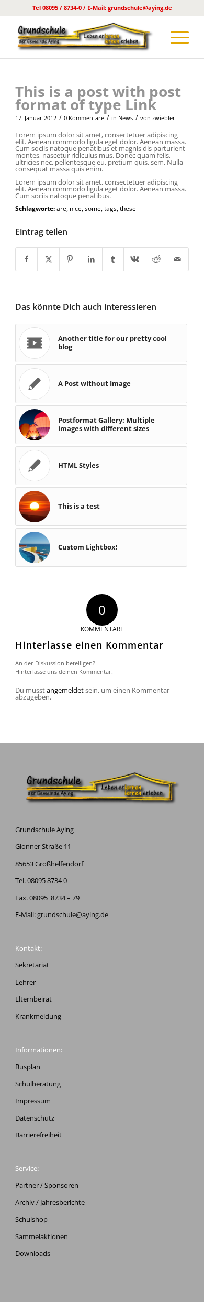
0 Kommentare (84, 118)
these (128, 208)
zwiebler (163, 118)
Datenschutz (34, 1118)
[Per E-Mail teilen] (177, 259)
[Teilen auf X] (48, 259)
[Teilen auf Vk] (134, 259)
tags (110, 208)
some (93, 208)
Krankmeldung (38, 1016)
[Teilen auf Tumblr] (113, 259)
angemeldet (65, 690)
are (61, 208)
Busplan (27, 1066)
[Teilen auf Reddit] (155, 259)
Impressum (33, 1100)
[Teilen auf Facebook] (26, 259)
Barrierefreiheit (38, 1134)
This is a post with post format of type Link (98, 97)
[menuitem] (174, 37)
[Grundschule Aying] (84, 37)
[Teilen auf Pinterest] (70, 259)
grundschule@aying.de (72, 914)
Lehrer (25, 982)
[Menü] (174, 37)
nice (76, 208)
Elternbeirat (33, 999)
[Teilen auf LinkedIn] (91, 259)
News (125, 118)
